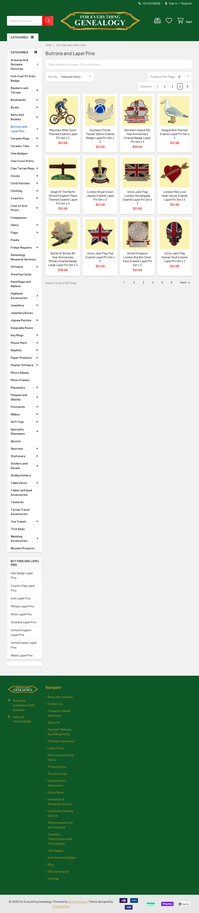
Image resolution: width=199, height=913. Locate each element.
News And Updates (60, 697)
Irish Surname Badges (62, 857)
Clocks (15, 176)
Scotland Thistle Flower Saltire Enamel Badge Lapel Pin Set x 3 (100, 135)
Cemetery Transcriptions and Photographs (60, 838)
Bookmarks (18, 99)
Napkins (16, 350)
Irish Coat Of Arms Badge (23, 78)
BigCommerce (78, 901)
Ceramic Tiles (20, 146)
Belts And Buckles (17, 117)
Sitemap (53, 878)
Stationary (18, 456)
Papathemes (60, 906)
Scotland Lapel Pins (23, 622)
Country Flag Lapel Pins (23, 588)
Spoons (16, 441)
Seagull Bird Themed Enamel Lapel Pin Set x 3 (174, 134)
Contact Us (55, 704)
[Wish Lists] (169, 21)
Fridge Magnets (21, 247)
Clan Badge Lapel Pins (22, 575)
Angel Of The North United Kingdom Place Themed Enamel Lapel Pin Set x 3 (63, 197)
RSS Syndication (58, 871)
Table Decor (19, 483)
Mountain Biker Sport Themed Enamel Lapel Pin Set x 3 (63, 134)
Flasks (15, 240)
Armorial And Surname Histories (19, 64)
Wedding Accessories (19, 539)
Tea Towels (18, 521)
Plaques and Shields (19, 397)
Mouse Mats (19, 342)
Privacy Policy (57, 766)
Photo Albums (20, 372)
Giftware (17, 266)
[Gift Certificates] (158, 21)
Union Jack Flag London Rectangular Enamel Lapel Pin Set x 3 (137, 197)
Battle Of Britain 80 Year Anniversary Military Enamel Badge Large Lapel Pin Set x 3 (63, 259)
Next (183, 282)
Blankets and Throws (19, 90)
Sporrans (17, 448)
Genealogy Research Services (23, 257)
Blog (51, 864)
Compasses (19, 217)
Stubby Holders (21, 475)
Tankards (17, 502)
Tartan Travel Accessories (20, 512)
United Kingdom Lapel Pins (21, 632)
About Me (54, 722)
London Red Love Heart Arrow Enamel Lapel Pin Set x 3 (174, 195)
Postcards (18, 406)
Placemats (18, 387)
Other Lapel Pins (21, 614)
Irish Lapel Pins (21, 598)
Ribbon (15, 414)
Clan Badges (19, 153)
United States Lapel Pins (23, 645)
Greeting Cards (21, 274)
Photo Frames (20, 380)
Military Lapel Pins (22, 606)
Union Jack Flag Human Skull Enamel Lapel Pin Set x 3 (174, 257)
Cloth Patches (20, 183)
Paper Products (21, 357)
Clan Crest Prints (22, 161)
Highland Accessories (19, 296)
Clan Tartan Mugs (22, 168)
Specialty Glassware (18, 431)
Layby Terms (56, 748)
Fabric (15, 225)
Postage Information (61, 741)
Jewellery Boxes (22, 313)
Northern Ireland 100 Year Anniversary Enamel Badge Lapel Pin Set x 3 (137, 135)
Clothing (16, 190)
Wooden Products (23, 548)
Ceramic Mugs (20, 138)
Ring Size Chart (57, 773)
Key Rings (17, 335)
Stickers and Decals (19, 466)
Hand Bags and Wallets (21, 284)
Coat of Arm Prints (19, 208)
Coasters (17, 198)
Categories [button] (19, 37)
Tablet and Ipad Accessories (21, 492)
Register (186, 3)
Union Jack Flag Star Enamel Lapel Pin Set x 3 (100, 257)
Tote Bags (18, 529)
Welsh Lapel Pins (22, 655)
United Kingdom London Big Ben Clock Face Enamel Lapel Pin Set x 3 (137, 259)
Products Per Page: (163, 76)
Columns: (146, 86)
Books (15, 107)
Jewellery (17, 305)
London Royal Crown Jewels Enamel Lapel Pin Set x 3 (100, 195)
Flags (14, 232)
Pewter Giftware (22, 365)
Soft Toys (17, 421)
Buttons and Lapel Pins (19, 129)
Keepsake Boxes (22, 327)
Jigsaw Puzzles (21, 320)
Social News (56, 792)
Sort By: (53, 76)
